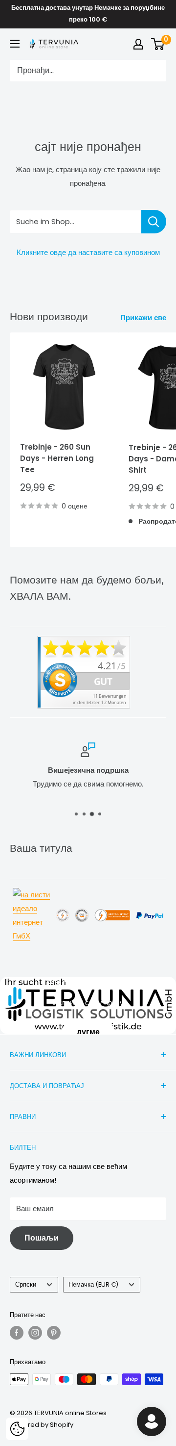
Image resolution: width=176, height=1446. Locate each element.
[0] (158, 44)
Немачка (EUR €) (93, 1284)
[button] (17, 1429)
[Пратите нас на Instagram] (35, 1333)
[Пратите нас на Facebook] (16, 1333)
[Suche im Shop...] (153, 221)
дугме (88, 1031)
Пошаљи (41, 1237)
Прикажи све (143, 317)
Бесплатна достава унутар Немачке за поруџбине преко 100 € (88, 13)
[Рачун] (138, 44)
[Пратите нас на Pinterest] (54, 1333)
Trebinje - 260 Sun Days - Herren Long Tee (57, 458)
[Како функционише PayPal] (149, 911)
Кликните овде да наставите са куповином (88, 252)
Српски (25, 1284)
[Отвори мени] (15, 44)
